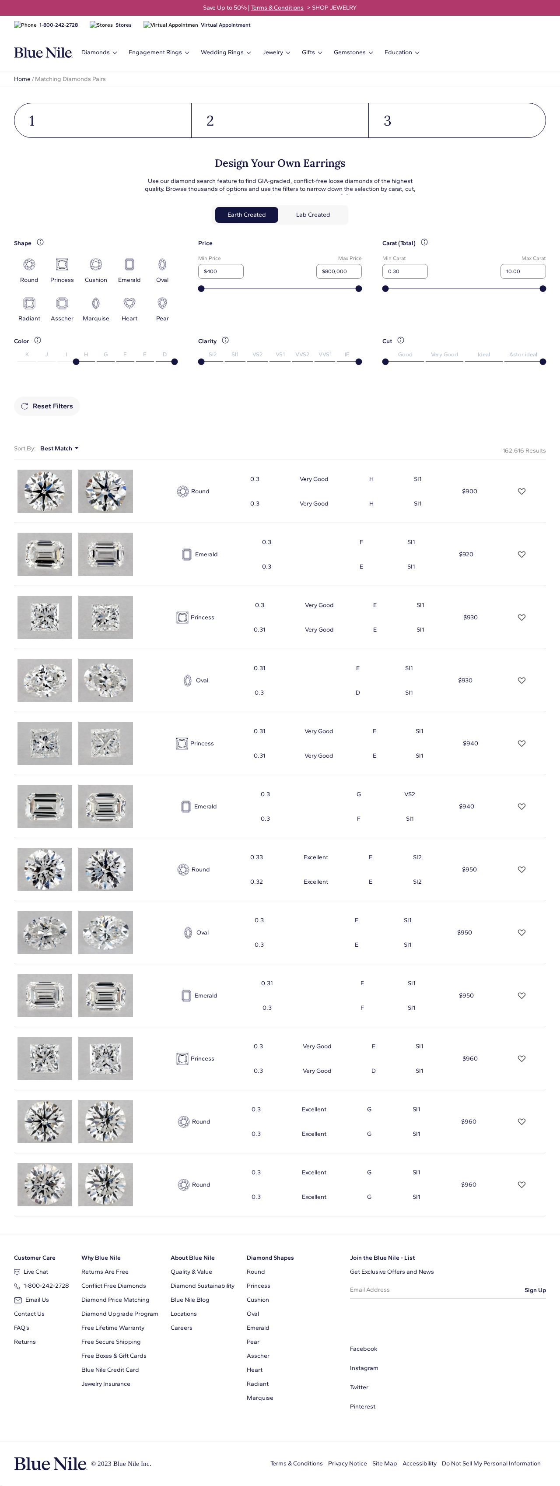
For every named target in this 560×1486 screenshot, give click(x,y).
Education (398, 52)
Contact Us (29, 1313)
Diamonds (95, 52)
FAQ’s (21, 1327)
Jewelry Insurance (105, 1384)
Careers (181, 1327)
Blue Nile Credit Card (110, 1370)
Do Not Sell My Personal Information (491, 1463)
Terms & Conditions (296, 1463)
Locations (184, 1313)
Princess (258, 1285)
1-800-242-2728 (58, 25)
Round (256, 1271)
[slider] (201, 288)
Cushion (258, 1299)
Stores (124, 25)
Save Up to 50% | (280, 7)
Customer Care (35, 1257)
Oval (253, 1313)
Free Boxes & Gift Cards (114, 1356)
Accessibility (419, 1463)
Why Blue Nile (101, 1257)
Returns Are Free (105, 1271)
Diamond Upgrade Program (119, 1313)
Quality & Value (191, 1271)
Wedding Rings (222, 52)
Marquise (260, 1398)
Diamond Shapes (270, 1257)
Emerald (258, 1327)
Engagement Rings (155, 52)
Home (22, 79)
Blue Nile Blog (190, 1299)
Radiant (258, 1384)
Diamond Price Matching (115, 1299)
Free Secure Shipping (111, 1341)
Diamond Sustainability (202, 1285)
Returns (25, 1341)
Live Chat (36, 1271)
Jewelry (272, 52)
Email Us (37, 1299)
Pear (253, 1341)
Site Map (384, 1463)
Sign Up (535, 1290)
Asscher (258, 1356)
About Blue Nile (193, 1257)
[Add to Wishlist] (522, 491)
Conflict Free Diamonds (113, 1285)
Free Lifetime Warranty (112, 1327)
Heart (254, 1370)
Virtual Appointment (226, 25)
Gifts (308, 52)
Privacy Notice (347, 1463)
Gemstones (350, 52)
